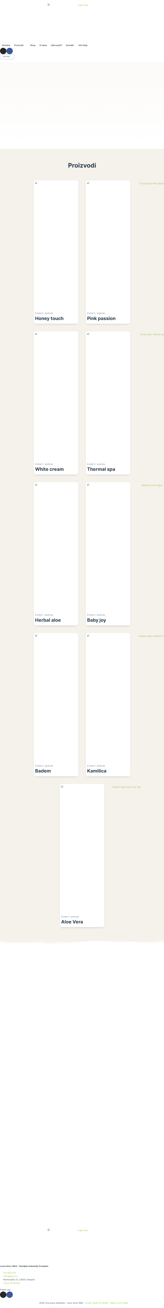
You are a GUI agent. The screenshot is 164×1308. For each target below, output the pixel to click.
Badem (43, 771)
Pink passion (101, 318)
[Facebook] (9, 51)
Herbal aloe (48, 620)
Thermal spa (101, 469)
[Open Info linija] (89, 45)
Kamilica (96, 771)
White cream (49, 469)
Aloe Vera (72, 922)
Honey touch (49, 318)
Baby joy (96, 620)
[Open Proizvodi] (25, 45)
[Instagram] (3, 51)
